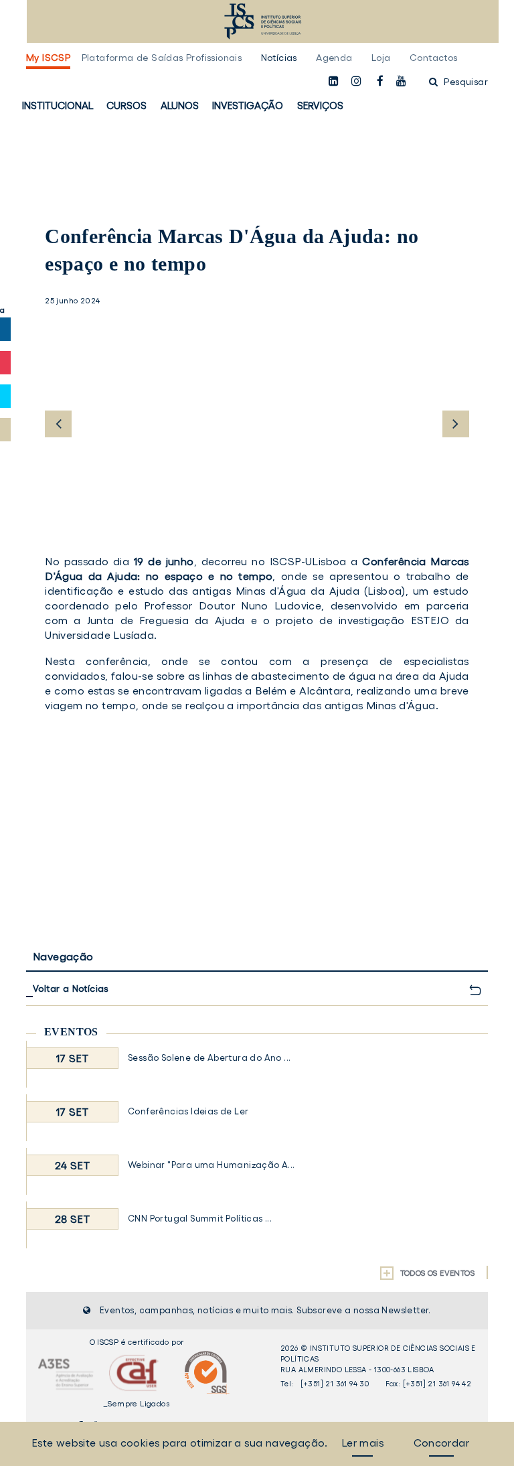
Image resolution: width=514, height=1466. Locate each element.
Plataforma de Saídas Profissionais (162, 57)
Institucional (57, 105)
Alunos (180, 105)
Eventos (71, 1031)
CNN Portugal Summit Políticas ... (200, 1219)
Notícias (279, 57)
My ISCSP (48, 57)
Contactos (434, 57)
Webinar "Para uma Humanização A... (211, 1165)
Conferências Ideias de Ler (188, 1111)
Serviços (320, 105)
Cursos (126, 105)
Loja (381, 57)
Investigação (247, 105)
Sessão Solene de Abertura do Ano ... (209, 1058)
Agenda (334, 57)
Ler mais (362, 1443)
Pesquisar (464, 81)
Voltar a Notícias (70, 988)
